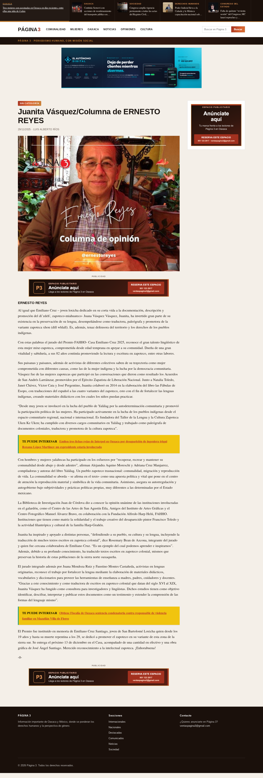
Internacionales (117, 721)
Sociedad (114, 749)
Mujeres (76, 29)
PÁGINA (29, 29)
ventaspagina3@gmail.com (195, 725)
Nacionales (115, 727)
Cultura (146, 29)
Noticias (109, 29)
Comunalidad (56, 29)
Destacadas (115, 732)
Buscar (238, 29)
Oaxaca (93, 29)
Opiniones (128, 29)
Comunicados (116, 738)
